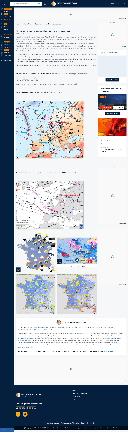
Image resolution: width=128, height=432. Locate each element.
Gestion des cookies (88, 423)
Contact (113, 4)
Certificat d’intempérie (79, 393)
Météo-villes (76, 396)
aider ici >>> (108, 351)
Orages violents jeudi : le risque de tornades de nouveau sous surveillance (112, 148)
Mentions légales (53, 423)
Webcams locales (112, 113)
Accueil (18, 24)
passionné (60, 327)
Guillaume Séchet (39, 327)
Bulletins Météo (27, 24)
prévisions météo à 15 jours (30, 338)
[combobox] (26, 4)
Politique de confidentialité (70, 423)
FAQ (73, 400)
